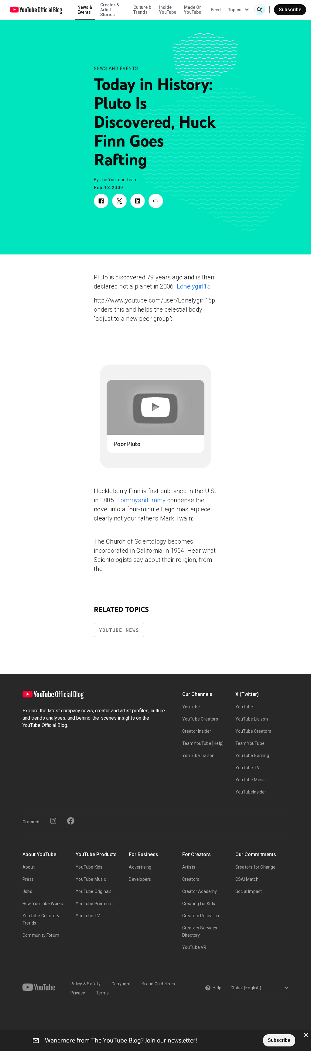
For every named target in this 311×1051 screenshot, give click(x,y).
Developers (140, 879)
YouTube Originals (93, 891)
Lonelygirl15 (193, 286)
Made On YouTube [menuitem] (193, 10)
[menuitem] (216, 9)
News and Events (116, 68)
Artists (188, 867)
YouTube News (119, 630)
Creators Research (200, 915)
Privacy (77, 992)
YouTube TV (247, 767)
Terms (102, 992)
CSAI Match (246, 879)
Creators (191, 879)
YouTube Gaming (252, 755)
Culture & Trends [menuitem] (142, 10)
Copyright (121, 983)
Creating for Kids (198, 903)
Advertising (140, 867)
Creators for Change (255, 867)
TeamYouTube (250, 743)
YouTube (191, 706)
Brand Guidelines (158, 983)
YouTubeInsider (250, 792)
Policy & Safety (85, 983)
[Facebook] (70, 821)
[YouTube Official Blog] (36, 9)
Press (28, 879)
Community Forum (40, 935)
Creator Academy (199, 891)
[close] (306, 1035)
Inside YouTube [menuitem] (167, 10)
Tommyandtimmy (141, 500)
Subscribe (290, 9)
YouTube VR (194, 947)
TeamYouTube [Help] (203, 743)
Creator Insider (196, 731)
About (28, 867)
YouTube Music (250, 779)
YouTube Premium (94, 903)
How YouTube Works (42, 903)
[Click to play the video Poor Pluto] (155, 407)
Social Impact (248, 891)
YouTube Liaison (198, 755)
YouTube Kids (89, 867)
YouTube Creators (200, 719)
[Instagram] (53, 821)
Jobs (27, 891)
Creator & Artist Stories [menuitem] (109, 9)
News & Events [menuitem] (84, 10)
